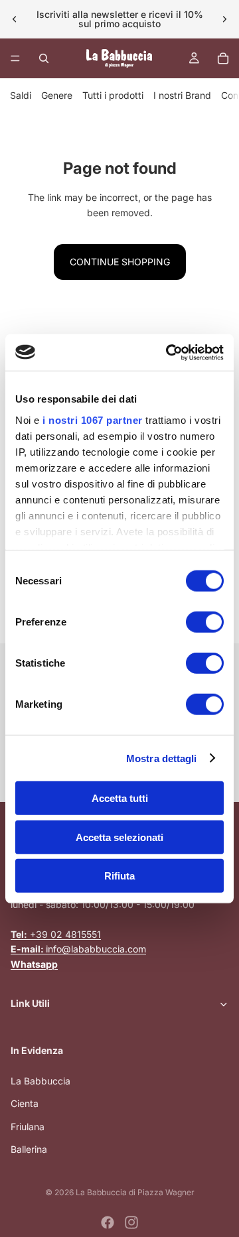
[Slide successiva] (224, 19)
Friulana (27, 1126)
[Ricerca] (43, 58)
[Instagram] (131, 1222)
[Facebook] (108, 1222)
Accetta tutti (120, 798)
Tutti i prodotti (112, 95)
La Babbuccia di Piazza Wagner (135, 1192)
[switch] (205, 622)
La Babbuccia (40, 1080)
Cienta (25, 1103)
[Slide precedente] (14, 19)
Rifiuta (119, 875)
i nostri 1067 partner (92, 419)
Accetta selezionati (119, 836)
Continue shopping (120, 261)
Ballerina (29, 1149)
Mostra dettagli (161, 757)
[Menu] (15, 58)
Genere (56, 95)
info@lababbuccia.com (78, 948)
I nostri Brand (182, 95)
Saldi (20, 95)
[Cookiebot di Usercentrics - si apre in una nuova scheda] (169, 352)
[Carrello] (223, 58)
